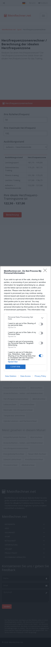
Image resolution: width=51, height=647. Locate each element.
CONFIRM (15, 367)
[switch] (41, 324)
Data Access (25, 376)
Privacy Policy (40, 376)
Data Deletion (10, 376)
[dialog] (25, 323)
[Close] (45, 271)
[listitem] (25, 318)
